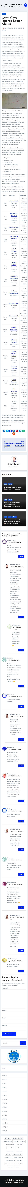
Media (19, 1151)
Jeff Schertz (10, 28)
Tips (19, 1160)
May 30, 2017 (18, 506)
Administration (17, 1138)
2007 (3, 1131)
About (3, 1068)
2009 (3, 1123)
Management (10, 1151)
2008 (3, 1127)
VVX (17, 1167)
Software (8, 1157)
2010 (3, 1119)
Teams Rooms (10, 1160)
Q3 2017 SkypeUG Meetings (13, 487)
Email (4, 1018)
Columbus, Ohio (13, 303)
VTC (10, 1167)
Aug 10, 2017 (18, 489)
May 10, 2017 (18, 523)
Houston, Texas (13, 227)
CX (23, 1141)
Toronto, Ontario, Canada (13, 354)
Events (4, 30)
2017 (3, 1091)
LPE (18, 1147)
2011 (3, 1115)
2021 (3, 1075)
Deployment (10, 1144)
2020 (3, 1079)
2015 (3, 1099)
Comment (5, 988)
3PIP (7, 1138)
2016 (3, 1095)
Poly (10, 516)
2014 (3, 1103)
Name (4, 1010)
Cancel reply (17, 980)
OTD (8, 1154)
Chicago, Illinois (13, 201)
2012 (3, 1111)
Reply (21, 556)
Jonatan (6, 980)
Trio (7, 1163)
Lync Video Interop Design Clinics (12, 21)
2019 (3, 1083)
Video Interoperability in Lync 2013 (19, 443)
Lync (4, 14)
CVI (16, 1141)
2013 (3, 1107)
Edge (19, 1144)
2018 (3, 1087)
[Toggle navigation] (1, 5)
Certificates (7, 1141)
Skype (10, 484)
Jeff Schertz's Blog (13, 4)
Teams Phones (18, 1157)
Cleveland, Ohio (13, 316)
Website (4, 1025)
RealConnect (17, 1154)
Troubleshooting (17, 1163)
